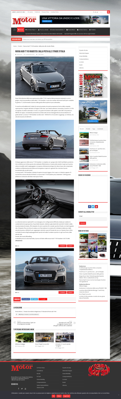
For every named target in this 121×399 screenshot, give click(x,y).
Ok (53, 396)
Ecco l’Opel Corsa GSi (42, 344)
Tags (93, 129)
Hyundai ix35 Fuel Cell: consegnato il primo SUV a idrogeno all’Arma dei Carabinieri (62, 323)
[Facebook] (93, 12)
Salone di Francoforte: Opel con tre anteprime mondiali (26, 323)
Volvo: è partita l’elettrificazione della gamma (91, 274)
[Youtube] (97, 12)
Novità (21, 29)
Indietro (62, 246)
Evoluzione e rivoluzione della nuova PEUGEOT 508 (93, 288)
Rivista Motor (71, 29)
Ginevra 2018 (40, 387)
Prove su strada (44, 29)
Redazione (19, 54)
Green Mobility (83, 56)
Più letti (88, 129)
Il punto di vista (83, 50)
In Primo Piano (31, 29)
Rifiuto (59, 396)
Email (80, 216)
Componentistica (83, 59)
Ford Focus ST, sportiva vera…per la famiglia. (91, 271)
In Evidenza (40, 370)
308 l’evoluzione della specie (30, 39)
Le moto (81, 62)
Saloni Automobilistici (58, 29)
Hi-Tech (39, 376)
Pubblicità (37, 12)
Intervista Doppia (84, 53)
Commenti (100, 129)
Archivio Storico (83, 29)
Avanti (70, 246)
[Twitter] (95, 12)
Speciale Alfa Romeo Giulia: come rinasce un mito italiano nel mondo (43, 33)
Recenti (82, 129)
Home (14, 29)
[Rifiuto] (119, 395)
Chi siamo (30, 12)
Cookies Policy (55, 12)
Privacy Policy (45, 12)
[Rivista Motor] (24, 20)
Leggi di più (66, 396)
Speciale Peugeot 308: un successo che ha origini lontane (79, 33)
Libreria (81, 68)
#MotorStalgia (20, 344)
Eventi (80, 65)
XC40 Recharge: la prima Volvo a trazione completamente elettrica (98, 142)
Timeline (93, 29)
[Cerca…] (108, 12)
